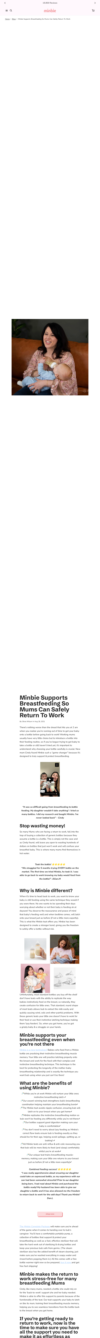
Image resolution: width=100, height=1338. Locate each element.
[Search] (11, 10)
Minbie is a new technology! (33, 1049)
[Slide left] (5, 2)
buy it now (66, 1262)
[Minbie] (50, 11)
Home (7, 19)
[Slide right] (95, 2)
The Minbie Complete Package (35, 1226)
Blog (14, 19)
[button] (93, 10)
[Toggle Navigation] (7, 10)
